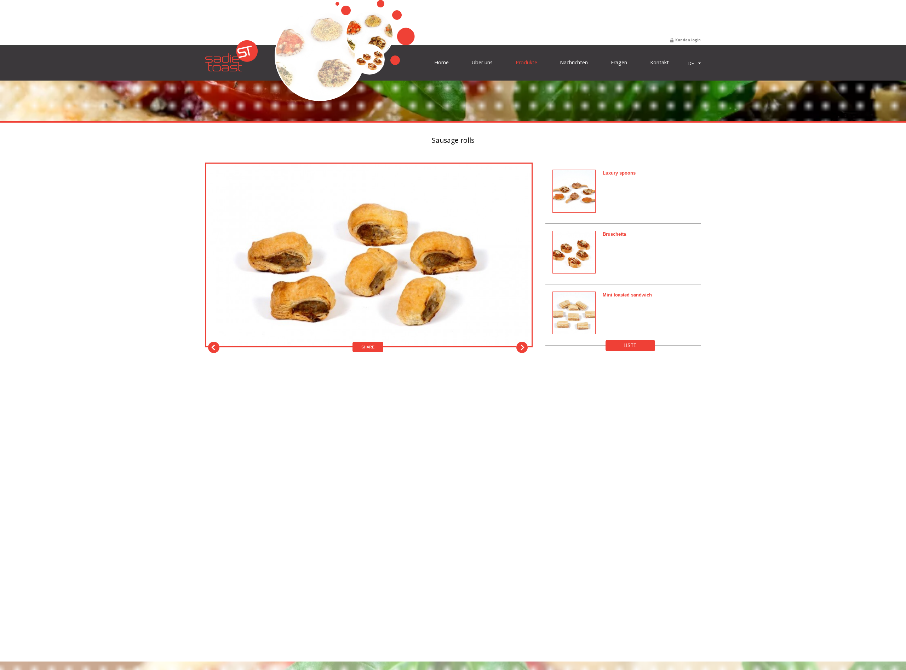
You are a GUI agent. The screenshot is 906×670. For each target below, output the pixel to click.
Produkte (526, 62)
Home (441, 62)
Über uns (482, 62)
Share (367, 347)
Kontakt (659, 62)
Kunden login (688, 39)
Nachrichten (574, 62)
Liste (630, 345)
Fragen (619, 62)
